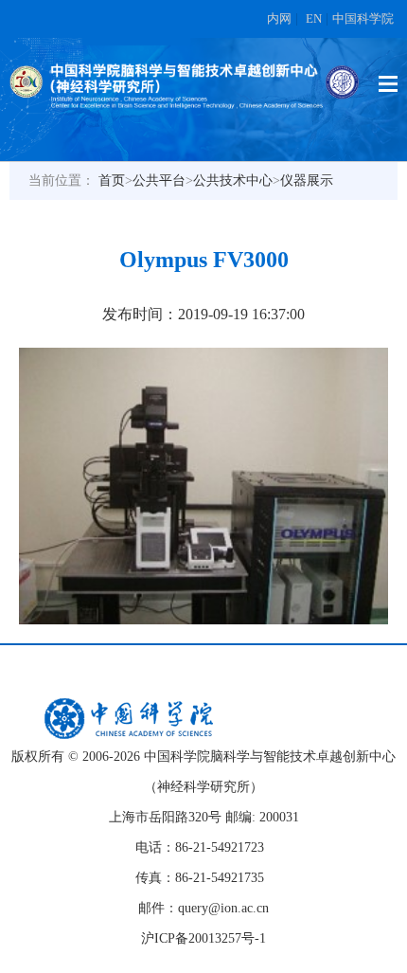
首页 (111, 180)
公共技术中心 (233, 180)
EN (314, 18)
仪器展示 (306, 180)
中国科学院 (363, 18)
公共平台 (159, 180)
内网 (279, 18)
